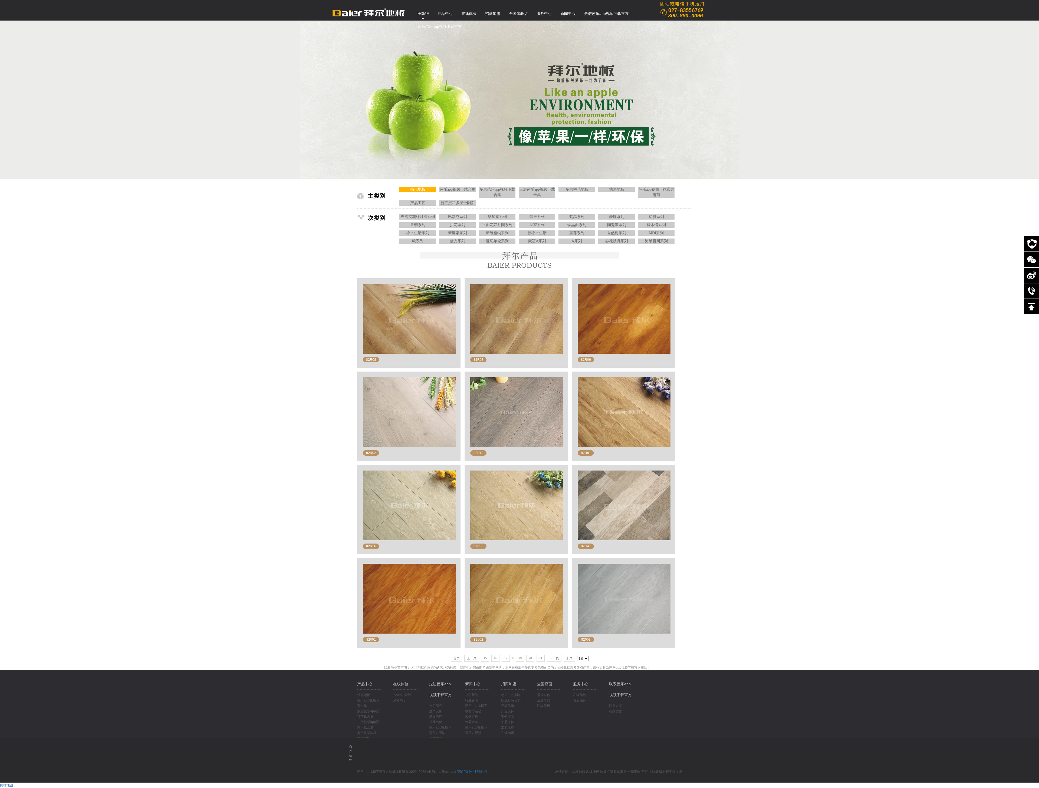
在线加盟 (507, 733)
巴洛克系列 (457, 217)
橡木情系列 (656, 225)
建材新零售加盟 (670, 772)
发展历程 (435, 717)
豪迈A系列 (537, 241)
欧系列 (417, 241)
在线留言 (615, 711)
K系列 (577, 241)
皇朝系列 (417, 225)
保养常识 (471, 722)
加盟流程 (507, 727)
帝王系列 (537, 217)
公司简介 (435, 706)
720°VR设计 (402, 695)
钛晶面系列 (576, 225)
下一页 (554, 658)
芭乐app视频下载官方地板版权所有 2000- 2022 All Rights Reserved (407, 772)
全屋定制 (633, 772)
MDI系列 (656, 233)
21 (540, 658)
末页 (569, 658)
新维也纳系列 (497, 233)
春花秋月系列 (616, 241)
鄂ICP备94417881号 (472, 772)
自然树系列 (616, 233)
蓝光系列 (457, 241)
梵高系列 (576, 217)
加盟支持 (507, 722)
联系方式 (615, 706)
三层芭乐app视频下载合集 (537, 192)
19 (520, 658)
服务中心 (580, 684)
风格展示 (399, 700)
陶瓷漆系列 (616, 225)
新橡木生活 (537, 233)
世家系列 (537, 225)
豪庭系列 (616, 217)
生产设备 (435, 711)
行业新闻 (471, 700)
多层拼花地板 (576, 189)
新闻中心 (472, 684)
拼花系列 (457, 225)
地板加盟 (578, 772)
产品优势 (507, 706)
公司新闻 (471, 695)
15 (485, 658)
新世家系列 (457, 233)
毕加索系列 (497, 217)
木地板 (653, 772)
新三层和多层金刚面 (457, 203)
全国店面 (544, 684)
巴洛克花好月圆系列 (418, 217)
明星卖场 (543, 706)
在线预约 (579, 695)
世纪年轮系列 (497, 241)
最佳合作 (543, 695)
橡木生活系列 (417, 233)
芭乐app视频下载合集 (457, 189)
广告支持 (507, 711)
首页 (456, 658)
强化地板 (417, 189)
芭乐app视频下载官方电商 (656, 192)
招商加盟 (508, 684)
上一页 (471, 658)
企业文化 (435, 722)
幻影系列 (656, 217)
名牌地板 (592, 772)
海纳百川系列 (656, 241)
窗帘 (644, 772)
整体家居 (620, 772)
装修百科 (471, 717)
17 (505, 658)
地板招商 (606, 772)
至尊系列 (576, 233)
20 (530, 658)
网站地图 (6, 785)
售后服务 (579, 700)
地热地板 (616, 189)
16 (495, 658)
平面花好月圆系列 (497, 225)
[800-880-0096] (1031, 291)
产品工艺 (417, 203)
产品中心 (364, 684)
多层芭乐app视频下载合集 (497, 192)
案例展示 (507, 717)
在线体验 (400, 684)
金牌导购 (543, 700)
